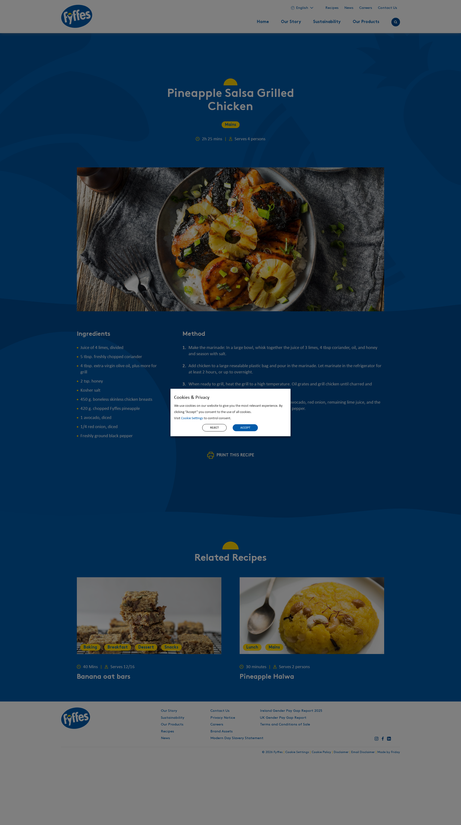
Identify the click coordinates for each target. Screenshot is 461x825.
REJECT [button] (214, 427)
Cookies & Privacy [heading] (191, 397)
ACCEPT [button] (245, 427)
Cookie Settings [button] (192, 418)
